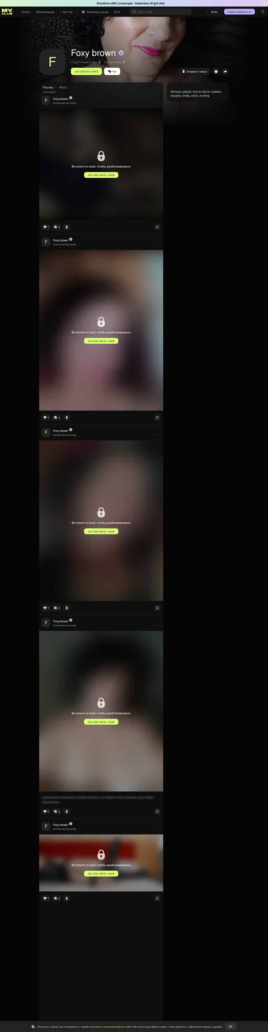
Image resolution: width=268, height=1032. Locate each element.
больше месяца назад (64, 102)
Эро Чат (68, 12)
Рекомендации (45, 12)
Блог (117, 12)
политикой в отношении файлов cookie (110, 1026)
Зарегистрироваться (239, 11)
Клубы (26, 12)
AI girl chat (157, 3)
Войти (214, 11)
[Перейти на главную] (7, 12)
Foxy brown (60, 99)
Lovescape (125, 3)
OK (230, 1026)
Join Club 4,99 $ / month (101, 175)
